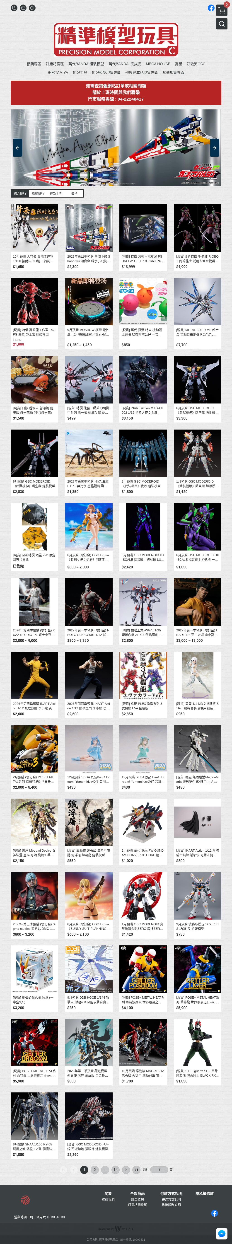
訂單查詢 (137, 1199)
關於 (108, 1194)
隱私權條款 (205, 1194)
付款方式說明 (171, 1194)
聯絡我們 (108, 1199)
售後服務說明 (171, 1204)
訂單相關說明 (137, 1204)
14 (116, 1170)
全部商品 (137, 1194)
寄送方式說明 (171, 1199)
